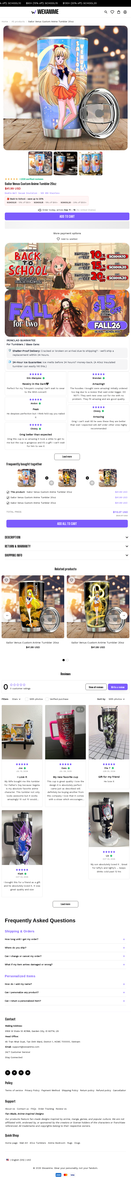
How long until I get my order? (21, 939)
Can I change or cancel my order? (23, 956)
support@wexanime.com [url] (25, 1046)
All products (18, 21)
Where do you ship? (15, 947)
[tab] (64, 660)
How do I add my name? (18, 984)
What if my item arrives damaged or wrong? (29, 964)
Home (5, 21)
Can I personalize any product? (22, 992)
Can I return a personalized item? (23, 1001)
